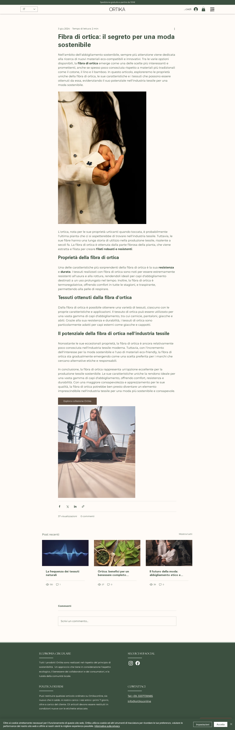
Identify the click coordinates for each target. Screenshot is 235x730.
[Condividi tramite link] (83, 506)
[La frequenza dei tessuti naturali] (65, 553)
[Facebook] (138, 663)
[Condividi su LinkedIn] (75, 506)
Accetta (221, 724)
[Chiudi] (231, 724)
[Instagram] (131, 663)
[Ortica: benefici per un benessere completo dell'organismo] (117, 553)
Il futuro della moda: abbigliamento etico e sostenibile (165, 573)
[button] (203, 9)
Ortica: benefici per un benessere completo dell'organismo (113, 573)
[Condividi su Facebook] (59, 506)
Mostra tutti (185, 534)
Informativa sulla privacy (107, 726)
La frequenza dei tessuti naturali (62, 573)
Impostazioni (202, 724)
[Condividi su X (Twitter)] (67, 506)
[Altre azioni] (174, 29)
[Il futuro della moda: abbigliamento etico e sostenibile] (169, 553)
